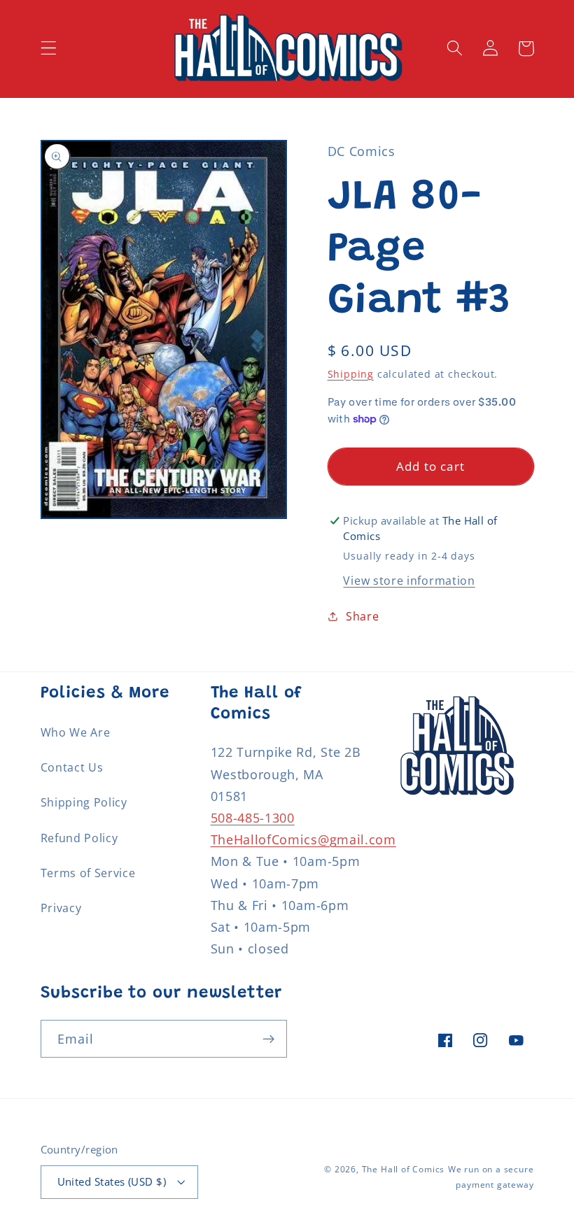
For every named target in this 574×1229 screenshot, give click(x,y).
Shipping (351, 374)
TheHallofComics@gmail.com (303, 839)
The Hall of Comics (403, 1169)
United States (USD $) (112, 1181)
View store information (409, 580)
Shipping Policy (84, 802)
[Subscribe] (268, 1039)
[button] (48, 48)
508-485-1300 (253, 817)
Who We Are (76, 732)
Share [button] (362, 616)
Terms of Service (88, 873)
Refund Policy (79, 838)
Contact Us (72, 767)
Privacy (61, 908)
